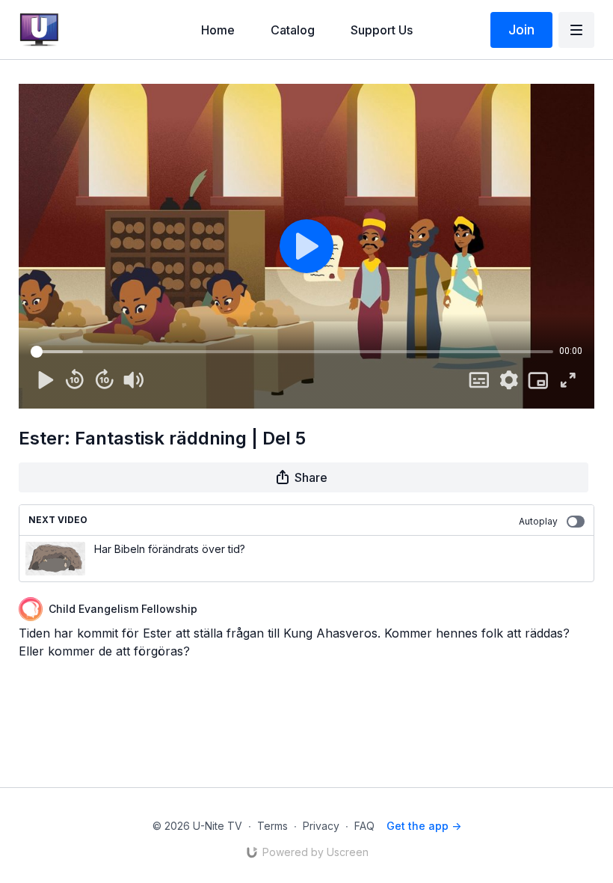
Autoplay (538, 521)
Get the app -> (423, 825)
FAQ (364, 825)
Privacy (321, 825)
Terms (272, 825)
